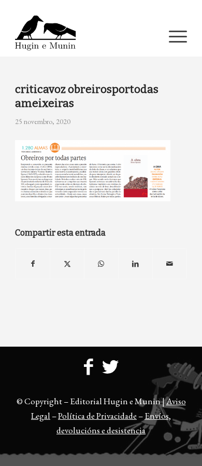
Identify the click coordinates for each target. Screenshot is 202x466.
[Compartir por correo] (169, 264)
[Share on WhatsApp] (101, 264)
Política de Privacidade (97, 415)
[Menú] (172, 36)
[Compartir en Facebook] (33, 264)
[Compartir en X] (67, 264)
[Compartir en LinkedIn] (135, 264)
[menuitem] (104, 7)
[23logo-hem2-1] (83, 36)
